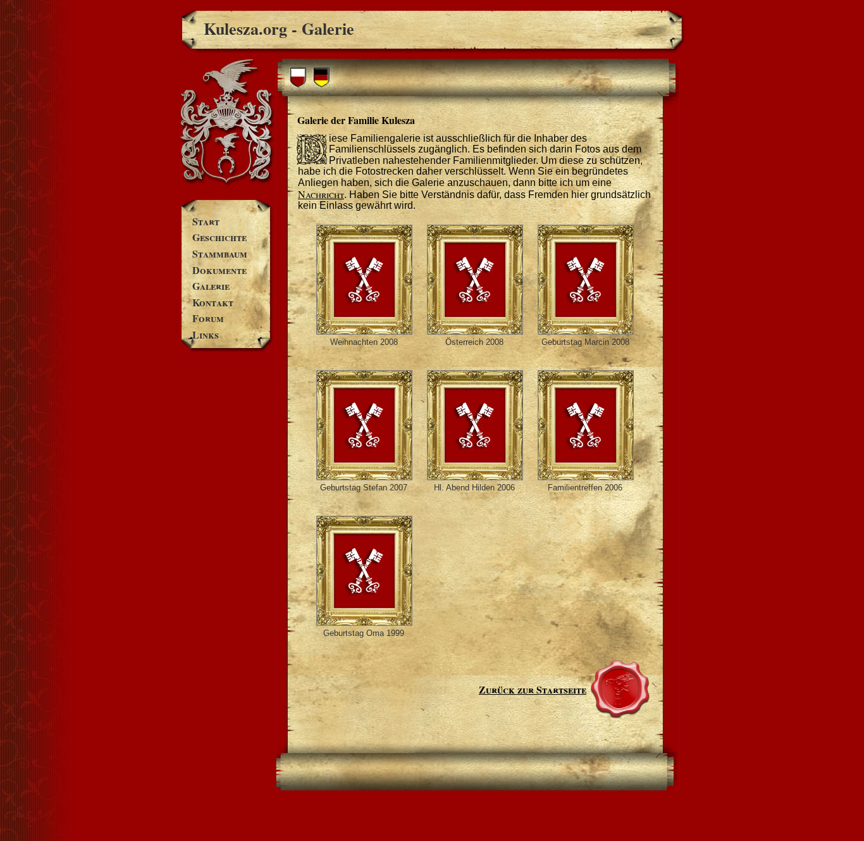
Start (205, 221)
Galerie (211, 285)
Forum (208, 318)
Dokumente (219, 270)
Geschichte (219, 237)
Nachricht (321, 194)
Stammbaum (219, 253)
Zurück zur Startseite (532, 689)
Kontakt (212, 302)
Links (205, 334)
